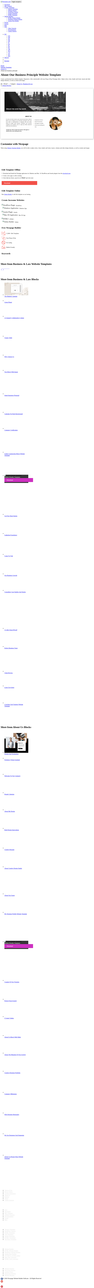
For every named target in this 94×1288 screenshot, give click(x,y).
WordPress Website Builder (15, 19)
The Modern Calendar (10, 296)
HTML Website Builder (14, 18)
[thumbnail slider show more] (2, 270)
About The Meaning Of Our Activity (15, 1054)
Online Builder (8, 194)
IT (8, 42)
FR (9, 41)
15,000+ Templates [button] (9, 7)
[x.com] (2, 1284)
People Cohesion (9, 794)
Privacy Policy (8, 1192)
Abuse (6, 1198)
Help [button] (5, 27)
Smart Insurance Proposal (11, 395)
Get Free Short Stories (10, 516)
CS (9, 52)
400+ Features (8, 6)
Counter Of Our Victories (11, 982)
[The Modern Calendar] (16, 295)
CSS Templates (8, 1234)
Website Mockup (9, 1275)
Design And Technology (11, 754)
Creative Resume (9, 849)
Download (7, 4)
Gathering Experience (10, 535)
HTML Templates (12, 15)
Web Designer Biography (11, 1114)
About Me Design (9, 811)
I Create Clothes (9, 1018)
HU (9, 56)
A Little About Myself (10, 630)
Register (6, 61)
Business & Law (28, 84)
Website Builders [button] (8, 16)
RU (9, 51)
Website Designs (12, 10)
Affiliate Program (9, 1215)
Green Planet (8, 302)
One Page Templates (10, 1239)
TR (9, 49)
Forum (6, 1218)
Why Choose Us (9, 356)
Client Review (8, 673)
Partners (6, 1197)
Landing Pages (8, 1272)
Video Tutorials (12, 28)
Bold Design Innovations (11, 830)
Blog (5, 25)
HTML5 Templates (10, 1238)
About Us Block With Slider (12, 1037)
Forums (6, 24)
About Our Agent (9, 895)
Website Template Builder (14, 148)
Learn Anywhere (9, 687)
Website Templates (13, 9)
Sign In (6, 57)
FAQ (5, 1210)
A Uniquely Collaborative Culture (14, 318)
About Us (19, 84)
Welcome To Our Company (12, 776)
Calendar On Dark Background (13, 414)
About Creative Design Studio (13, 868)
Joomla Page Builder (13, 21)
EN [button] (5, 34)
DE (9, 37)
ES (9, 44)
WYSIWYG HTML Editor (12, 1255)
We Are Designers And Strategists (14, 1135)
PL (9, 46)
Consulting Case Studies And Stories (15, 592)
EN (9, 36)
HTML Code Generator (11, 1259)
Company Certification (11, 430)
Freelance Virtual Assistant (12, 760)
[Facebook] (2, 1279)
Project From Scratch (10, 1001)
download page (66, 173)
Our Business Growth (10, 575)
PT (9, 47)
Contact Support (12, 31)
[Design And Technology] (16, 752)
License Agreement (10, 1193)
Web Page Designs (9, 1270)
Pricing (6, 22)
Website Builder (9, 1249)
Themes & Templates (10, 1225)
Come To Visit (8, 556)
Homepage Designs (10, 1273)
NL (9, 39)
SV (9, 54)
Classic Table (8, 338)
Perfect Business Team (11, 648)
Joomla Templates (12, 13)
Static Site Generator (10, 1257)
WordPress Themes (13, 12)
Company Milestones (10, 1094)
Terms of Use (8, 1190)
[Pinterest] (2, 1287)
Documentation (12, 29)
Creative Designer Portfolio (12, 1073)
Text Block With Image (11, 372)
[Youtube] (2, 1282)
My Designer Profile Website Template (15, 914)
